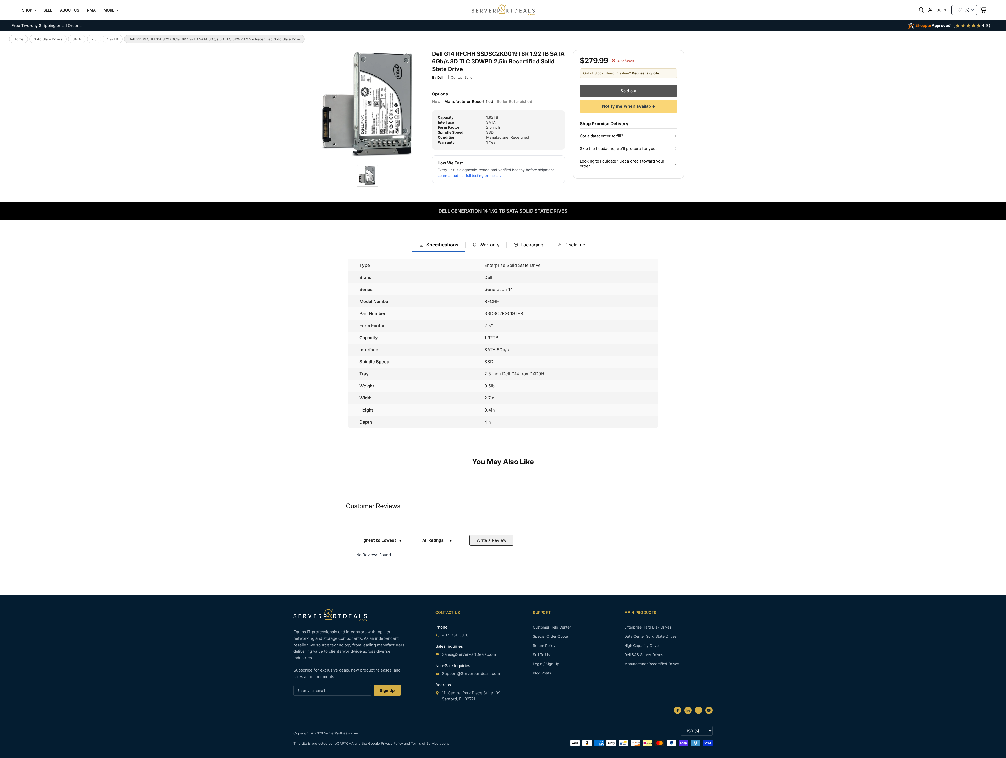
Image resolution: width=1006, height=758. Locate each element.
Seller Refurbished (514, 101)
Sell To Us (541, 654)
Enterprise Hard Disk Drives (647, 627)
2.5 (94, 39)
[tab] (438, 245)
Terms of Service (425, 743)
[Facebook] (677, 710)
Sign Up (387, 690)
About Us (69, 10)
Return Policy (544, 645)
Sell (47, 10)
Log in (940, 10)
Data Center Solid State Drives (650, 636)
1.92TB (112, 39)
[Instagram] (698, 710)
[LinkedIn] (688, 710)
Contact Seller (462, 77)
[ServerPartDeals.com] (330, 615)
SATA (77, 39)
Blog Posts (542, 673)
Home (18, 39)
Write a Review (492, 540)
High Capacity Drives (642, 645)
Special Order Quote (550, 636)
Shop (28, 10)
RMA (91, 10)
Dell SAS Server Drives (643, 654)
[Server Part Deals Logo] (503, 10)
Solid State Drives (48, 39)
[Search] (921, 10)
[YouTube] (709, 710)
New (436, 101)
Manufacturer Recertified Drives (651, 664)
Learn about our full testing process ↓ (469, 175)
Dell (440, 77)
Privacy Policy (392, 743)
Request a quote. (646, 73)
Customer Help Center (552, 627)
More (109, 10)
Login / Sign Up (546, 664)
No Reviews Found (373, 554)
